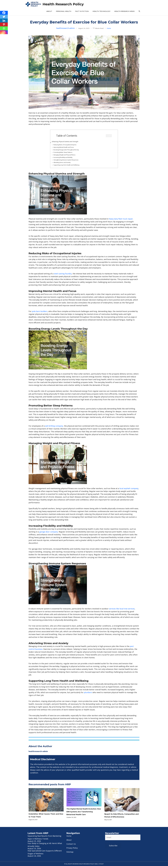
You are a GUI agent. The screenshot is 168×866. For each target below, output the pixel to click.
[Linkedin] (4, 20)
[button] (139, 11)
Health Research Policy (63, 4)
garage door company (48, 532)
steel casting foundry (63, 273)
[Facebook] (4, 13)
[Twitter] (4, 17)
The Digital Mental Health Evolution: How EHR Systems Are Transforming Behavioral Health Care (83, 811)
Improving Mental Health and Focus (63, 147)
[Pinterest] (4, 24)
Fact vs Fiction (82, 11)
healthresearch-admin (65, 28)
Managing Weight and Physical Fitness (64, 155)
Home (109, 28)
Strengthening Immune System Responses (65, 160)
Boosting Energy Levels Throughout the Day (66, 150)
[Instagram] (4, 32)
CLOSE (109, 135)
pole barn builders (39, 311)
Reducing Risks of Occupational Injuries (64, 145)
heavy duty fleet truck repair (121, 219)
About (49, 11)
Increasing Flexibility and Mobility (62, 157)
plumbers (88, 692)
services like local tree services (122, 608)
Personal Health (63, 11)
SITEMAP (101, 864)
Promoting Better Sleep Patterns (62, 152)
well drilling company (54, 426)
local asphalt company (128, 488)
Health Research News (124, 11)
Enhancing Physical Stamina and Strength (65, 141)
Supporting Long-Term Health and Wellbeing (66, 165)
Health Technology (101, 11)
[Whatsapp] (4, 28)
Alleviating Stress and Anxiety (61, 162)
